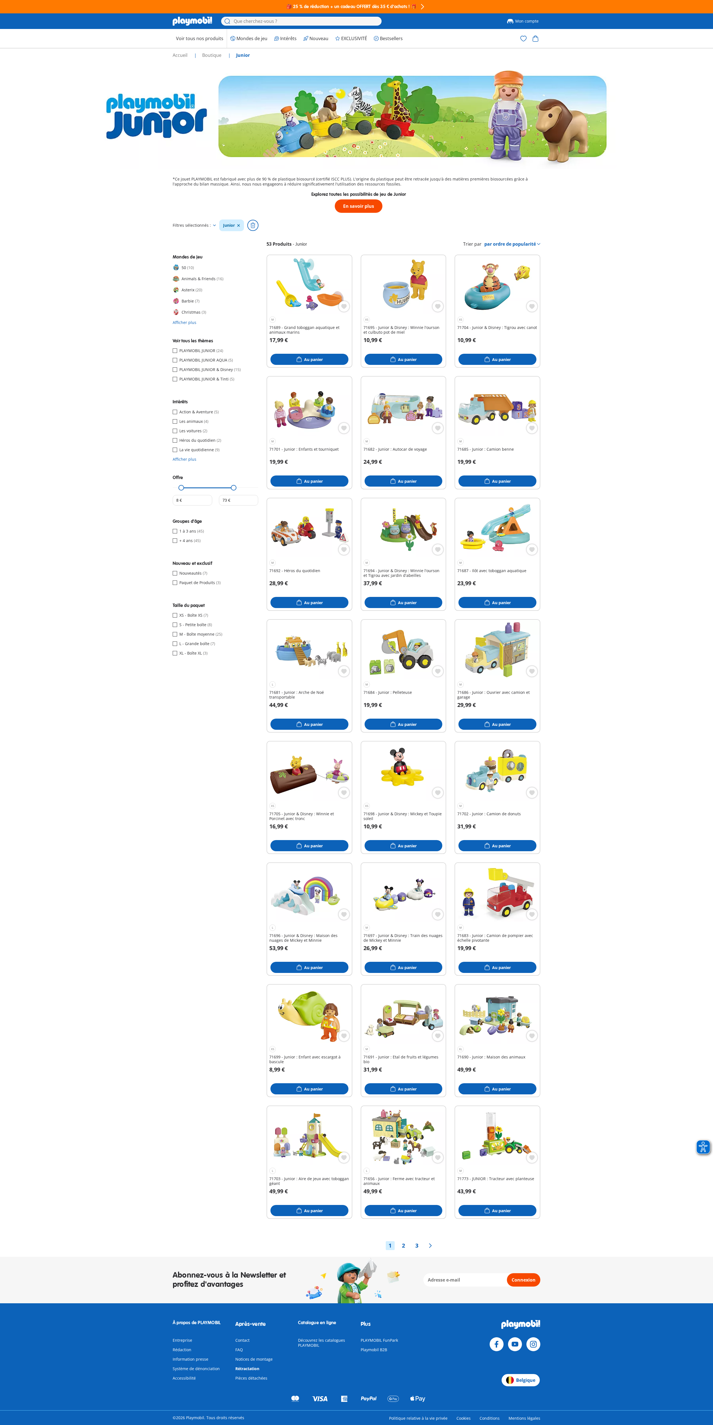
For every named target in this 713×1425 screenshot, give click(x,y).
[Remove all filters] (252, 225)
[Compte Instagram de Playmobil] (533, 1344)
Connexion (524, 1280)
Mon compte (527, 21)
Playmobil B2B (374, 1349)
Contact (242, 1340)
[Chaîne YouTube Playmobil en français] (515, 1344)
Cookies (463, 1418)
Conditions (490, 1418)
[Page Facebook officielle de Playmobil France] (497, 1344)
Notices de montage (254, 1359)
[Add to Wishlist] (344, 306)
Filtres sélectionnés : (192, 225)
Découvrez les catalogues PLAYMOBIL (321, 1343)
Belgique (525, 1380)
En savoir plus (358, 206)
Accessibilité (184, 1378)
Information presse (190, 1359)
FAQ (239, 1349)
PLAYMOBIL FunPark (379, 1340)
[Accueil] (192, 21)
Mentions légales (524, 1418)
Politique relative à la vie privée (418, 1418)
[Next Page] (430, 1245)
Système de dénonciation (196, 1368)
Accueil (181, 55)
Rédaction (182, 1349)
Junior (229, 225)
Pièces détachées (251, 1378)
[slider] (181, 488)
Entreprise (182, 1340)
